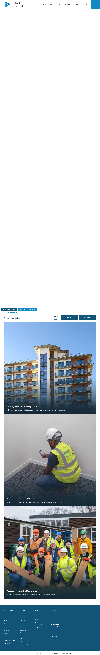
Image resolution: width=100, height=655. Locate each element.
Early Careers (23, 623)
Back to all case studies (88, 23)
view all (56, 318)
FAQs (21, 641)
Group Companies (9, 623)
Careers (78, 4)
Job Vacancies (23, 620)
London (22, 309)
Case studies (58, 4)
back (69, 268)
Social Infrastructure (9, 309)
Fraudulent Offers (24, 645)
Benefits (22, 627)
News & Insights (69, 4)
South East (32, 309)
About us (45, 4)
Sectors (38, 4)
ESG (51, 4)
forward (87, 268)
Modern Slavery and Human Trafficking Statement (40, 625)
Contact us (86, 4)
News (6, 633)
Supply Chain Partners (10, 640)
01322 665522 (56, 617)
